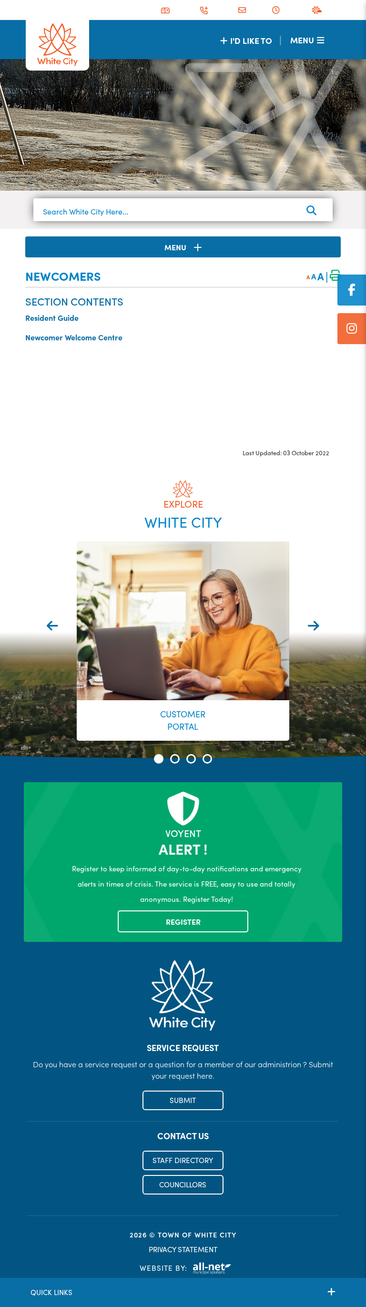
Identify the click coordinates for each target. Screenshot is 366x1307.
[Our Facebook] (351, 290)
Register (183, 921)
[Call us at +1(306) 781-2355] (204, 10)
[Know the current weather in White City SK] (318, 10)
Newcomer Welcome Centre (73, 337)
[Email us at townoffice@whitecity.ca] (242, 10)
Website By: (163, 1268)
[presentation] (52, 625)
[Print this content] (335, 276)
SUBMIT (183, 1100)
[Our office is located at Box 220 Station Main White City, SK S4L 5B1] (165, 10)
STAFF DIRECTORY (182, 1160)
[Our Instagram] (351, 328)
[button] (158, 759)
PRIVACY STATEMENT (183, 1249)
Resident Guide (52, 317)
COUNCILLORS (182, 1184)
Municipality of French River (57, 45)
